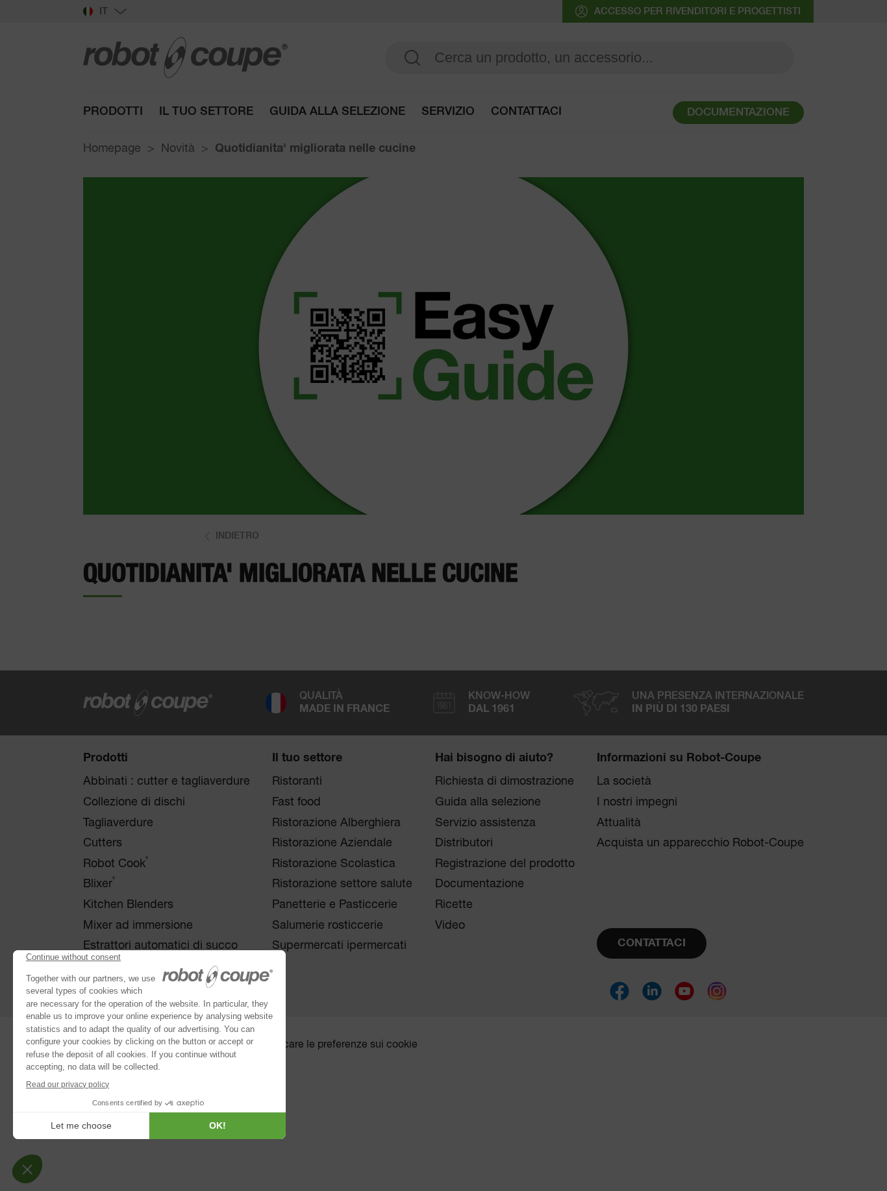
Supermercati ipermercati (339, 946)
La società (624, 781)
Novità (178, 148)
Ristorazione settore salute (342, 884)
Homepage (112, 148)
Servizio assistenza (485, 823)
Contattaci (526, 111)
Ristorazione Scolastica (333, 864)
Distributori (464, 843)
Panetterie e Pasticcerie (334, 905)
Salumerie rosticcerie (327, 925)
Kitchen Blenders (128, 905)
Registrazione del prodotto (505, 864)
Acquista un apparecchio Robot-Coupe (700, 843)
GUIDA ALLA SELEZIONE (337, 111)
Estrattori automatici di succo (160, 946)
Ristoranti (297, 781)
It (103, 11)
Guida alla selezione (488, 802)
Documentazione (479, 884)
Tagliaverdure (118, 823)
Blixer (99, 884)
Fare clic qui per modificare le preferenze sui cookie (298, 1045)
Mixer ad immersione (138, 925)
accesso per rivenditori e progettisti (697, 11)
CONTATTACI (652, 943)
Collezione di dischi (134, 802)
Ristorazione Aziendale (332, 843)
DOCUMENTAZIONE (738, 112)
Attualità (619, 823)
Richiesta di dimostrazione (504, 781)
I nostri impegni (637, 802)
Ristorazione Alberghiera (336, 823)
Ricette (454, 905)
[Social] (619, 991)
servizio (448, 111)
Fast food (296, 802)
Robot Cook (115, 863)
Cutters (102, 843)
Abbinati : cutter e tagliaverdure (166, 781)
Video (450, 925)
